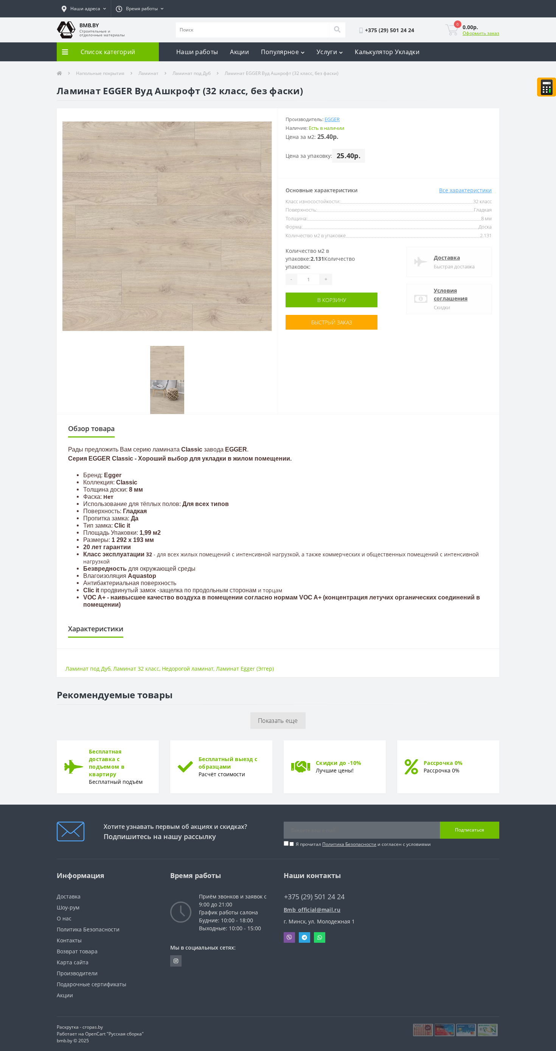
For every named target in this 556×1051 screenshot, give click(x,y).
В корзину (331, 300)
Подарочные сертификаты (91, 984)
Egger (332, 119)
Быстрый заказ (331, 322)
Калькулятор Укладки (387, 52)
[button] (84, 8)
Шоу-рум (68, 907)
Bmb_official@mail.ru (312, 909)
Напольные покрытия (100, 73)
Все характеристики (465, 190)
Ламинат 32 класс (136, 668)
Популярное (280, 52)
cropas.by (92, 1027)
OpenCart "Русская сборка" (114, 1034)
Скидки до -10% (338, 762)
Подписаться (469, 830)
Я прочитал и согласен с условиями (363, 844)
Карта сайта (73, 962)
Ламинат (148, 73)
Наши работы (197, 52)
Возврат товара (77, 951)
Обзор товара (91, 428)
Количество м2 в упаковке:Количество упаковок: (320, 258)
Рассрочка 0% (443, 762)
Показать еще (278, 720)
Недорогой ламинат (187, 668)
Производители (77, 973)
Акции (239, 52)
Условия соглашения (450, 294)
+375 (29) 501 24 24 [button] (314, 896)
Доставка (447, 257)
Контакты (69, 940)
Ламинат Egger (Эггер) (245, 668)
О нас (64, 918)
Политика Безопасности (349, 844)
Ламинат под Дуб (191, 73)
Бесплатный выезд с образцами (228, 762)
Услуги (327, 52)
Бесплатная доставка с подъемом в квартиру (106, 763)
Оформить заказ (481, 33)
